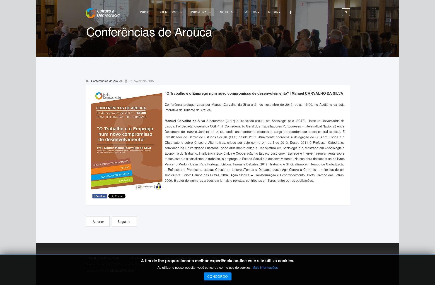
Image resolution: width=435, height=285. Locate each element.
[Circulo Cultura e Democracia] (103, 13)
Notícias (227, 12)
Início (145, 12)
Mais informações (265, 267)
